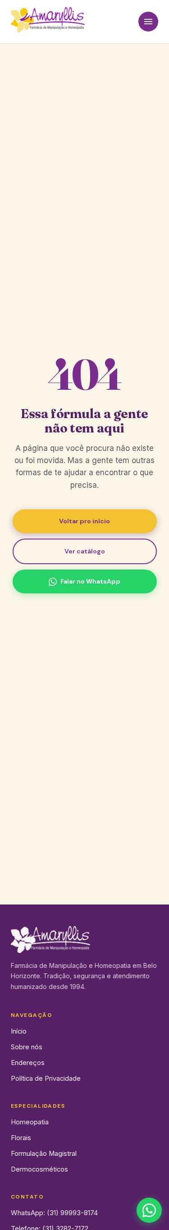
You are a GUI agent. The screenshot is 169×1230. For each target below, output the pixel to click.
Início (19, 1031)
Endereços (28, 1063)
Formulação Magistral (44, 1154)
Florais (21, 1138)
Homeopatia (30, 1122)
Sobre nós (26, 1047)
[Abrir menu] (148, 21)
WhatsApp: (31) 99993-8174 (54, 1213)
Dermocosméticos (39, 1169)
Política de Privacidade (46, 1078)
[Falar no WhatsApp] (149, 1210)
